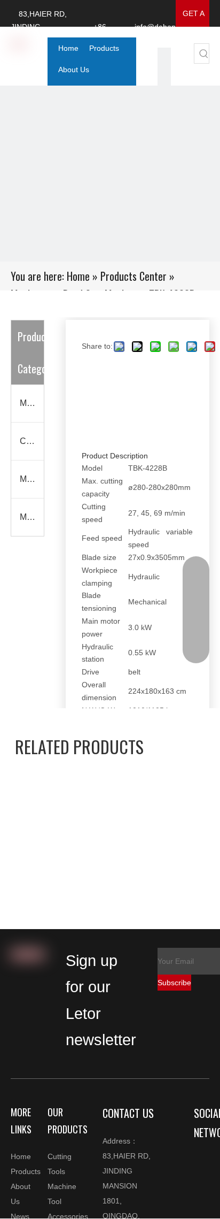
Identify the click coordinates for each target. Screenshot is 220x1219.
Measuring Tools (32, 479)
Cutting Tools (32, 441)
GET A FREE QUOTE (192, 18)
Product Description (115, 455)
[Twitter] (164, 53)
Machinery (32, 517)
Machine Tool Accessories (32, 403)
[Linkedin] (202, 1178)
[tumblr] (164, 80)
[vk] (164, 67)
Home (21, 1156)
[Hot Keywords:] (204, 53)
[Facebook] (202, 1212)
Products (26, 1171)
